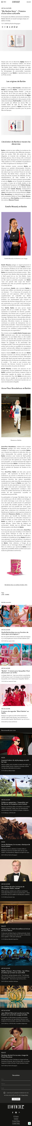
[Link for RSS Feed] (19, 1112)
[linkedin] (9, 27)
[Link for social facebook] (12, 1113)
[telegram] (17, 27)
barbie (7, 594)
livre (2, 594)
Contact (16, 1118)
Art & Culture (6, 8)
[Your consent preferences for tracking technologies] (29, 1123)
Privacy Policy (25, 1095)
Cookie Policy (16, 1123)
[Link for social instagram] (16, 1113)
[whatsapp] (14, 27)
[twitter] (12, 27)
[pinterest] (7, 27)
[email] (2, 27)
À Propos (16, 1116)
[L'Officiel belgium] (16, 2)
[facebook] (5, 27)
